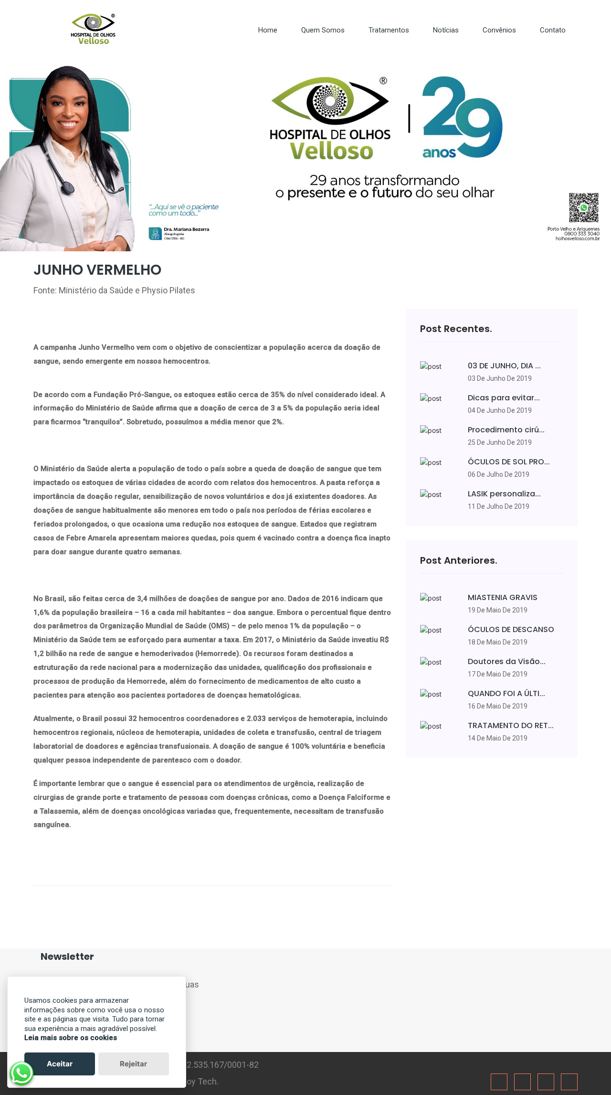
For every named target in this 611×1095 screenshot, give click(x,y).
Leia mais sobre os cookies (70, 1037)
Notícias (446, 30)
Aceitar (60, 1063)
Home (267, 30)
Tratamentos (389, 30)
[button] (46, 155)
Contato (553, 30)
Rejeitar (133, 1063)
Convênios (499, 30)
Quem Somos (323, 30)
